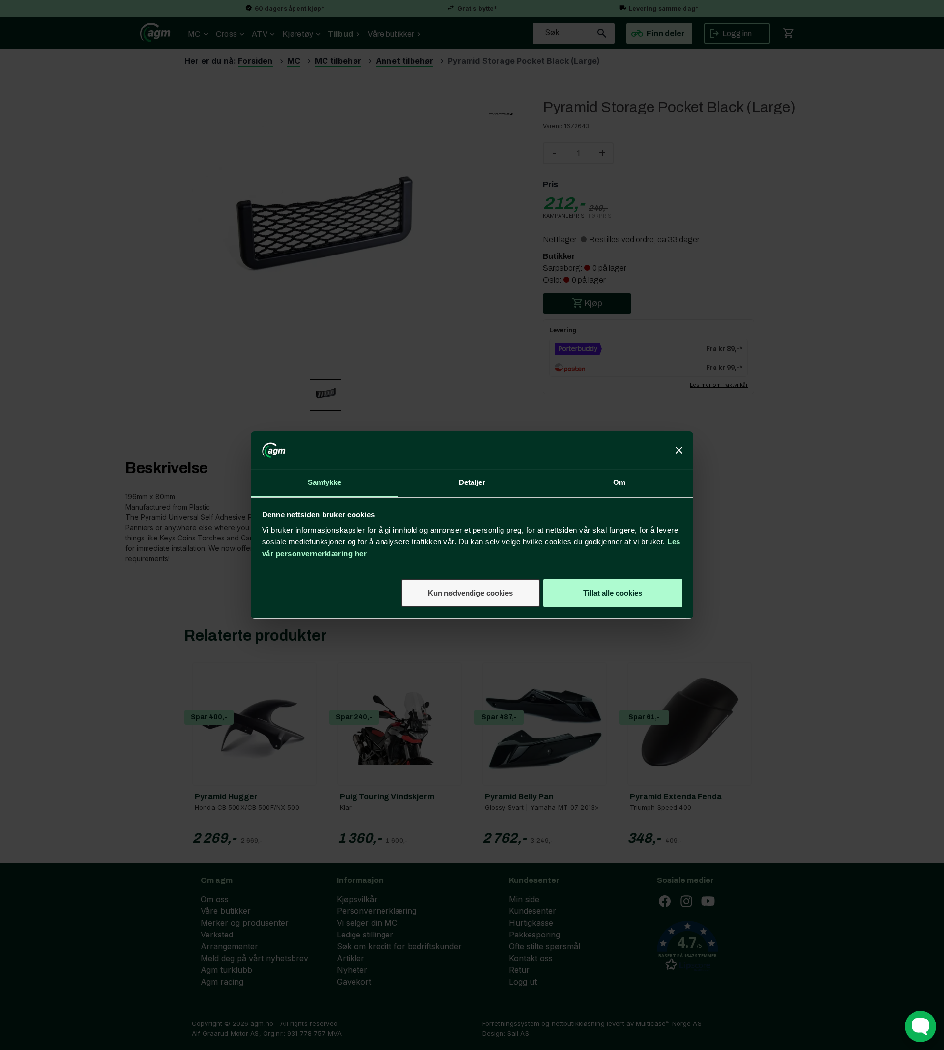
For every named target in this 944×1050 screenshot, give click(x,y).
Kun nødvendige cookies (470, 593)
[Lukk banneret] (679, 450)
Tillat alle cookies (612, 593)
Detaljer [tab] (472, 482)
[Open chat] (920, 1026)
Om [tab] (619, 482)
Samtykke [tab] (325, 482)
